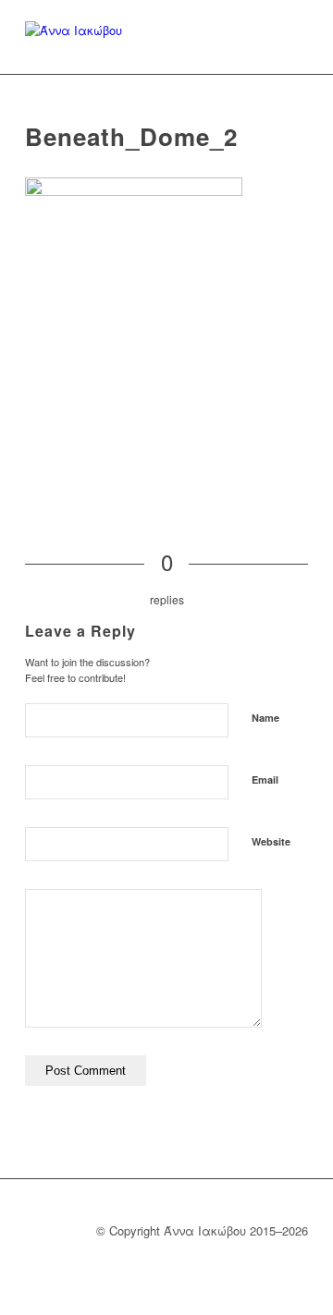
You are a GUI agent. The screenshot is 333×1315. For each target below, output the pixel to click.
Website (271, 841)
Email (265, 779)
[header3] (73, 37)
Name (265, 717)
